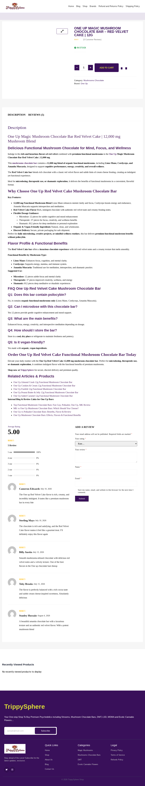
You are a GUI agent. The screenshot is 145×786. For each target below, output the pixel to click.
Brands (93, 6)
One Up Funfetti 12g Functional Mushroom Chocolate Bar (39, 389)
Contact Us (49, 769)
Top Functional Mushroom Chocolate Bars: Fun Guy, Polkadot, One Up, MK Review (51, 405)
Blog (78, 6)
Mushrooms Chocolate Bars (89, 755)
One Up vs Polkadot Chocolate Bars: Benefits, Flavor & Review (42, 412)
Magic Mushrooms (85, 750)
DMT (80, 760)
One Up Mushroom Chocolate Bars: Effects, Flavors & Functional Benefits (47, 415)
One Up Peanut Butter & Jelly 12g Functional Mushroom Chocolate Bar (45, 392)
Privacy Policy (117, 750)
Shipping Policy (133, 6)
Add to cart (107, 67)
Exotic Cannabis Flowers (88, 764)
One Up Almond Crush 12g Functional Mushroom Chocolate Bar (42, 382)
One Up (84, 83)
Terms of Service (118, 755)
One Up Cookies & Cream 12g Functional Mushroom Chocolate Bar (44, 385)
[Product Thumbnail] (62, 31)
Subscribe (45, 731)
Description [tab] (16, 114)
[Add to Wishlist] (121, 68)
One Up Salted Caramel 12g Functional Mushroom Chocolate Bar (43, 396)
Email (78, 478)
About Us (49, 760)
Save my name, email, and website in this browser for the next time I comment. (105, 491)
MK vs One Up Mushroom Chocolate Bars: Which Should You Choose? (46, 408)
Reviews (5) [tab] (36, 114)
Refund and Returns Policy (111, 6)
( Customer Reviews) (92, 39)
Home (71, 6)
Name (78, 467)
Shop (85, 6)
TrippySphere (27, 370)
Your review (81, 450)
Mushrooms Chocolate (94, 80)
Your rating (80, 439)
